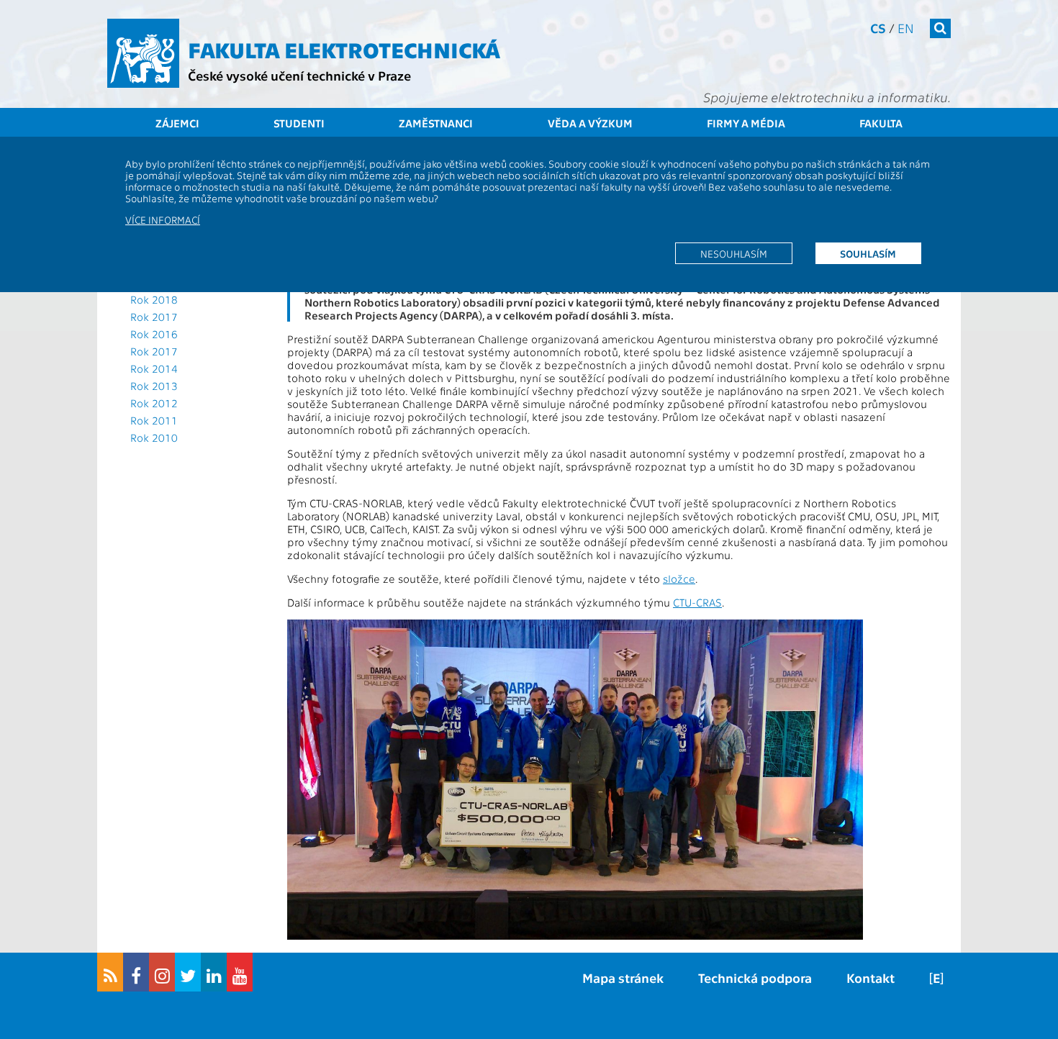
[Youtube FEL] (240, 972)
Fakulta (881, 123)
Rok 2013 (154, 385)
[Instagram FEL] (162, 972)
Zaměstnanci (436, 123)
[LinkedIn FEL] (214, 972)
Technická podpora (755, 977)
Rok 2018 (154, 299)
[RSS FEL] (110, 972)
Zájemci (177, 123)
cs (878, 27)
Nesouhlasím (733, 253)
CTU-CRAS (697, 602)
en (906, 27)
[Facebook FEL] (136, 972)
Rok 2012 (154, 402)
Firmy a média (746, 123)
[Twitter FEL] (188, 972)
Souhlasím (868, 253)
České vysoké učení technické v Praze (299, 75)
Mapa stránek (623, 977)
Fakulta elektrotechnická (344, 49)
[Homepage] (143, 53)
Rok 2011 (154, 420)
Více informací (162, 219)
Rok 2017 (154, 316)
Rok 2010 (154, 437)
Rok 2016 (154, 333)
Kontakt (870, 977)
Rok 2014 (154, 368)
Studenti (299, 123)
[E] (936, 977)
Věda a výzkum (590, 123)
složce (679, 578)
